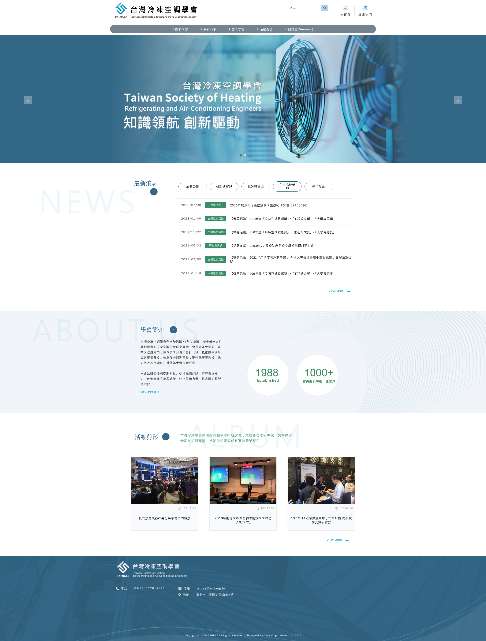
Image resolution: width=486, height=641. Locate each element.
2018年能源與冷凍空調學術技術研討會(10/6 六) (243, 531)
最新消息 (209, 29)
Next (458, 105)
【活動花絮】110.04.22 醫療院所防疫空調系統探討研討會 (272, 257)
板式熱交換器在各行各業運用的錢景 (164, 530)
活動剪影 (266, 29)
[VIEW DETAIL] (164, 492)
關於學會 (181, 29)
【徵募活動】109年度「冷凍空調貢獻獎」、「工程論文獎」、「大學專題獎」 (283, 285)
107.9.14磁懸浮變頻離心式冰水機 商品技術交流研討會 (321, 531)
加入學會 (238, 29)
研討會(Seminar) (300, 29)
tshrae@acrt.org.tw (211, 600)
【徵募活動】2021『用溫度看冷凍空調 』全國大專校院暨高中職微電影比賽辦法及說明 (291, 271)
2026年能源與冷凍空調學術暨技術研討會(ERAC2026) (269, 216)
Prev (28, 105)
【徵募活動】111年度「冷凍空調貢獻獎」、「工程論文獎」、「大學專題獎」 (283, 230)
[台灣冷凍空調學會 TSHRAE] (152, 591)
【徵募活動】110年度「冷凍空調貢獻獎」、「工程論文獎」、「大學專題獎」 (283, 243)
